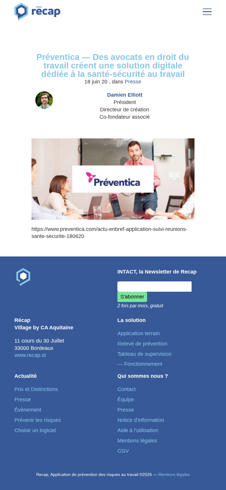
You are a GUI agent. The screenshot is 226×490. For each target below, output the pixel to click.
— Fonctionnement (139, 364)
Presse (133, 82)
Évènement (27, 410)
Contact (126, 389)
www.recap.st (30, 355)
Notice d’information (140, 420)
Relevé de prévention (142, 344)
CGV (123, 451)
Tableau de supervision (144, 354)
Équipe (125, 399)
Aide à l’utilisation (137, 430)
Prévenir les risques (37, 420)
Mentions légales (137, 441)
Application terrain (138, 333)
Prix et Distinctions (36, 389)
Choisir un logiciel (35, 430)
